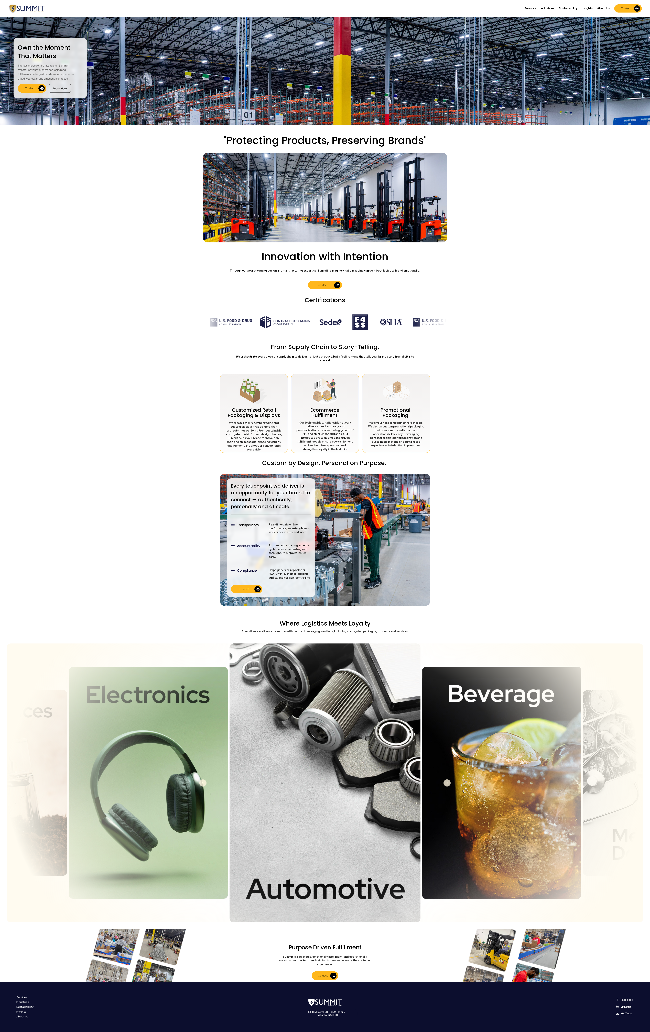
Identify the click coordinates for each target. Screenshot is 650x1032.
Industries (547, 8)
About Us (603, 8)
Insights (587, 8)
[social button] (617, 999)
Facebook (627, 1000)
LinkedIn (626, 1006)
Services (530, 8)
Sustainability (568, 8)
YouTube (626, 1013)
